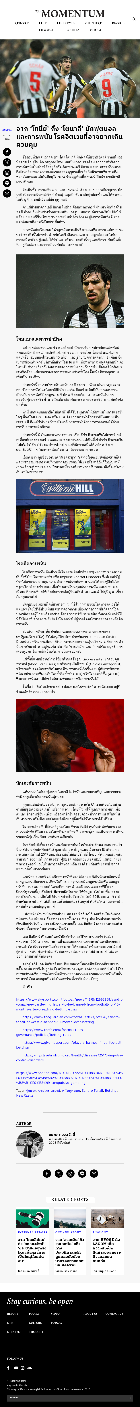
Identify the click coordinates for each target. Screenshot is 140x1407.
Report (21, 23)
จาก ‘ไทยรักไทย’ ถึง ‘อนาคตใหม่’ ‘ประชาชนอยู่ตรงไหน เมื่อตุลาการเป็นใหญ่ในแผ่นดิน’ (32, 1250)
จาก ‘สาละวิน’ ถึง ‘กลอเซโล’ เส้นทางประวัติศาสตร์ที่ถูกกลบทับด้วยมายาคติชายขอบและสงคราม (69, 1252)
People (119, 23)
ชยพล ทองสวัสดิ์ (62, 1135)
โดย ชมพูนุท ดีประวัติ (104, 1271)
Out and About (68, 1232)
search (133, 19)
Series (73, 30)
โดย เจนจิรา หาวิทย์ (66, 1271)
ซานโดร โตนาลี (49, 1091)
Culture (93, 23)
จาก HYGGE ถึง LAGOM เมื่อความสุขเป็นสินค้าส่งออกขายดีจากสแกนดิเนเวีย (107, 1250)
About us (91, 1314)
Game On (7, 130)
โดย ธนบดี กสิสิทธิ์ (28, 1271)
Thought (47, 30)
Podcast (57, 1323)
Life (43, 23)
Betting (111, 1091)
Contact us (114, 1314)
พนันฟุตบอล (71, 1091)
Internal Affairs (32, 1232)
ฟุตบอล (30, 1091)
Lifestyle (66, 23)
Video (96, 30)
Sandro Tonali (92, 1091)
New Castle (25, 1095)
